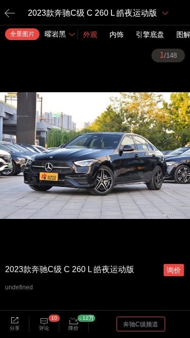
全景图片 (22, 33)
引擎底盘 (150, 34)
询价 (174, 270)
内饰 (116, 34)
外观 (90, 34)
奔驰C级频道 (140, 324)
